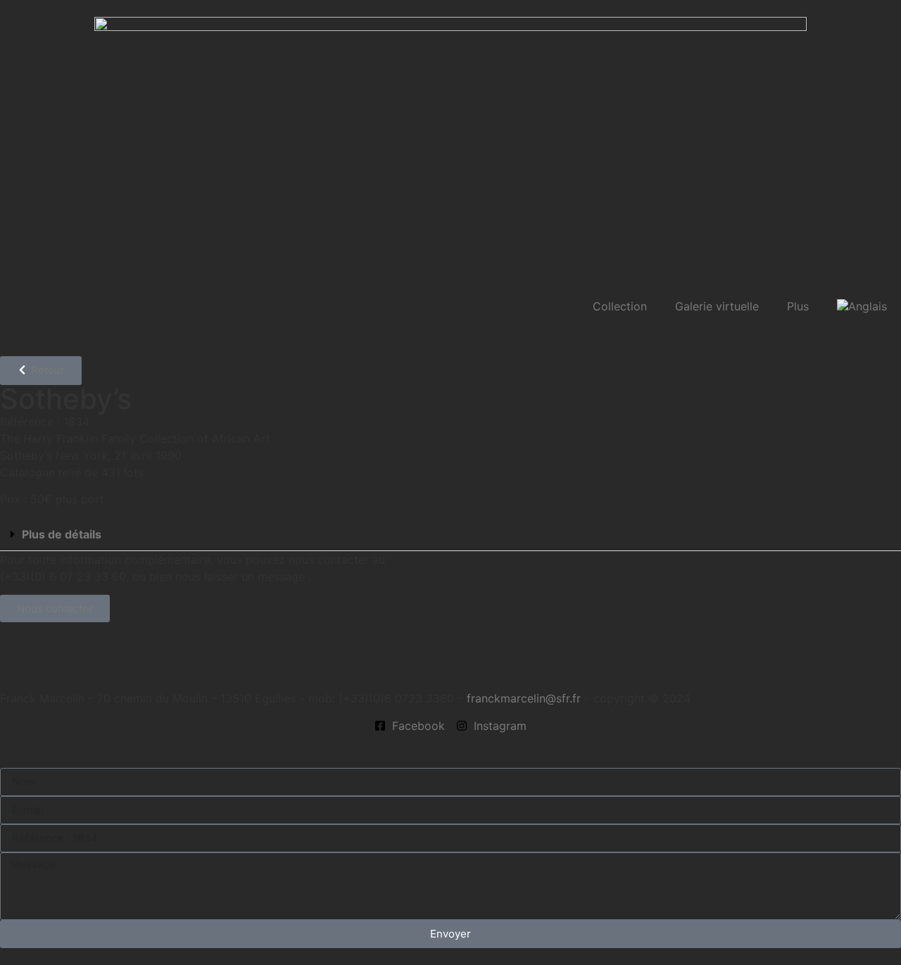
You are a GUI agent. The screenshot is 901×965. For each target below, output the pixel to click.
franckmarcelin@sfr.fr (524, 698)
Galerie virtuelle (717, 306)
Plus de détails (61, 534)
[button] (450, 534)
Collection (620, 306)
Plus (798, 306)
